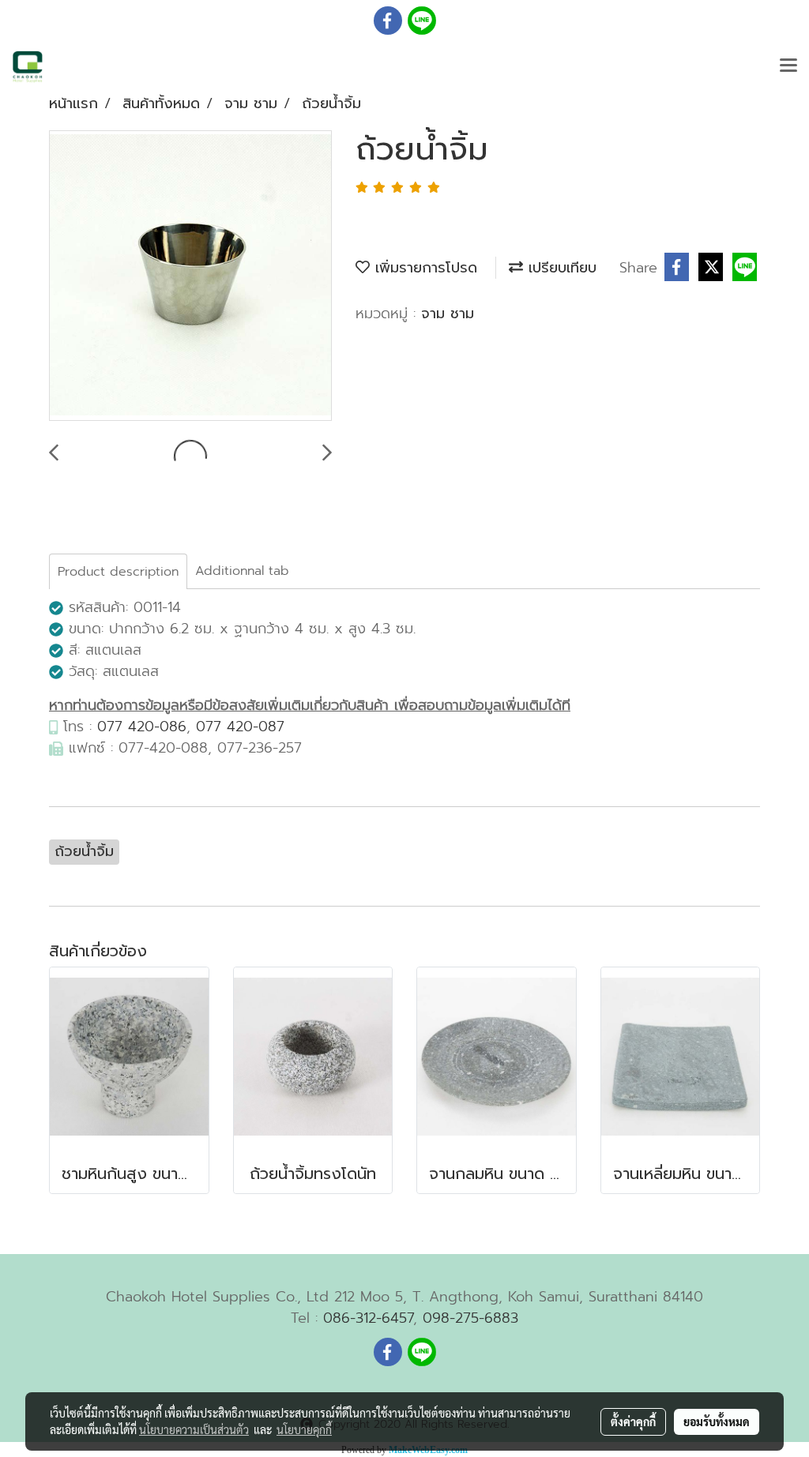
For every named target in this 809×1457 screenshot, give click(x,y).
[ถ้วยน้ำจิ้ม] (190, 276)
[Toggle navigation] (788, 66)
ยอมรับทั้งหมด (716, 1421)
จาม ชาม (447, 313)
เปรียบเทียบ (559, 268)
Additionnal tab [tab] (242, 570)
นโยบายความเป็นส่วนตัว (194, 1429)
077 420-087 (240, 726)
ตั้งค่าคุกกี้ (633, 1421)
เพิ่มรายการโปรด (423, 268)
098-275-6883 (470, 1318)
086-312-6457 (368, 1318)
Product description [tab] (118, 571)
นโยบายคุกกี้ (304, 1429)
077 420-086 (141, 726)
